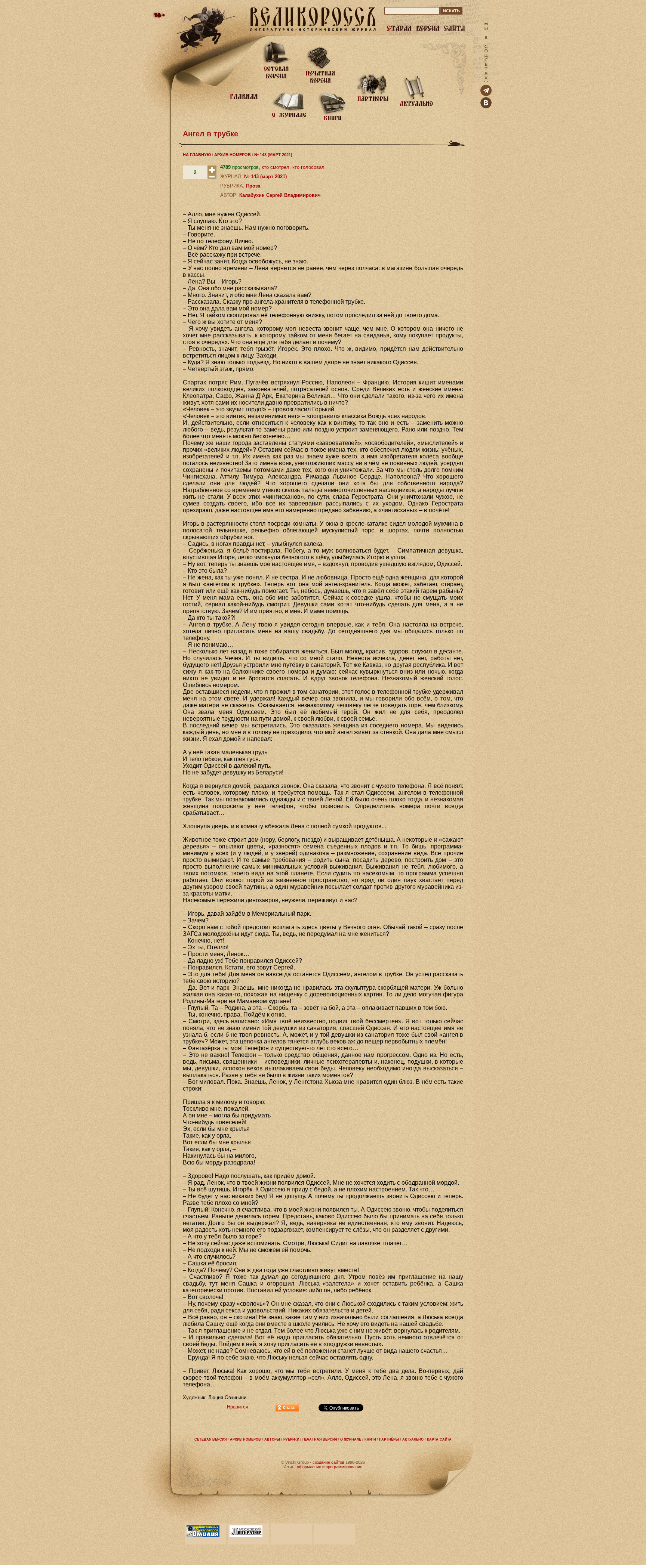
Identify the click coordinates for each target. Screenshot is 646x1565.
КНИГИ (370, 1439)
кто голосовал (308, 167)
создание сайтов (328, 1462)
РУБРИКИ (291, 1439)
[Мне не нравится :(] (211, 177)
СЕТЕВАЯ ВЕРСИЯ (210, 1439)
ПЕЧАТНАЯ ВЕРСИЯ (319, 1439)
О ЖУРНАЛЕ (350, 1439)
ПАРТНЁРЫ (389, 1439)
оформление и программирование (329, 1467)
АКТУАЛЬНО (413, 1439)
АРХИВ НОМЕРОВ (232, 154)
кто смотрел (275, 167)
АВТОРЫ (272, 1439)
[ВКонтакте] (486, 106)
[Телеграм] (486, 94)
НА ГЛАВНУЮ (197, 154)
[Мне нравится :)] (211, 173)
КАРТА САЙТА (439, 1439)
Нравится (237, 1407)
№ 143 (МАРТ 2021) (273, 154)
